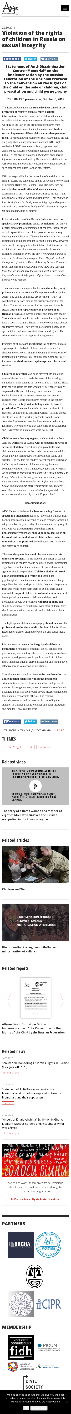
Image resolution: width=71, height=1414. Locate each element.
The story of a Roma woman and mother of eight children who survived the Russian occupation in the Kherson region (32, 815)
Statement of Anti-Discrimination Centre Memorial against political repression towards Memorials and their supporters (32, 1093)
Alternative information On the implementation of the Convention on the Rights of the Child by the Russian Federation (33, 1028)
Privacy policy (39, 1408)
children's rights (13, 747)
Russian (58, 730)
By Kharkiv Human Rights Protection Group (35, 1199)
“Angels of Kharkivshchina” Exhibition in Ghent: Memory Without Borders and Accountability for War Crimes (33, 1124)
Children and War (14, 889)
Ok (26, 1408)
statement (44, 747)
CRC (30, 747)
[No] (66, 1402)
